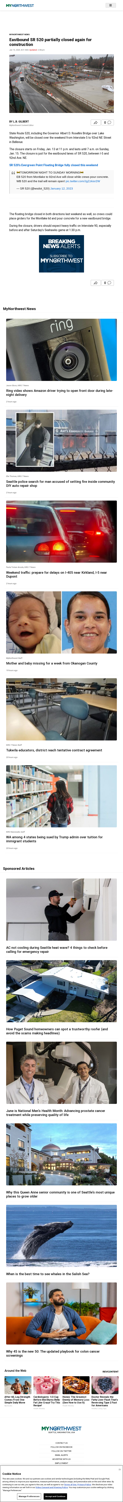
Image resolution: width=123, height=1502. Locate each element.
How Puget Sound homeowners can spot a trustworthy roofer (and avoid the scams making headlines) (57, 1031)
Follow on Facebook (61, 1447)
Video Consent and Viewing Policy (52, 1487)
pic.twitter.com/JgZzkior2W (83, 181)
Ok (120, 1469)
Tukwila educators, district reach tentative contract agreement (54, 750)
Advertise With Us (61, 1459)
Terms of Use (70, 1484)
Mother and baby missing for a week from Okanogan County (51, 663)
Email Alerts (61, 1455)
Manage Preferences (29, 1496)
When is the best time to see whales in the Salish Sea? (47, 1274)
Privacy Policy (84, 1484)
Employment (61, 1463)
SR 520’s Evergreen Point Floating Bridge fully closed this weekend (53, 165)
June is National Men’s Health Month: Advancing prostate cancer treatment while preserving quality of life (55, 1113)
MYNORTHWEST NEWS (19, 34)
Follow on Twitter (61, 1451)
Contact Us (62, 1443)
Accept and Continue (55, 1496)
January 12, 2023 (61, 188)
